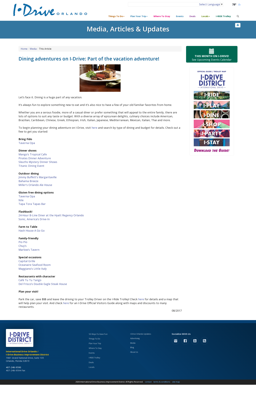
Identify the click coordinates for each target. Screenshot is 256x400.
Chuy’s (23, 246)
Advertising (135, 338)
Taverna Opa (27, 143)
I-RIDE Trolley (223, 16)
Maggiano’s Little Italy (33, 268)
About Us (134, 352)
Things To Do (94, 338)
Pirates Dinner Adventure (35, 158)
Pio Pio (23, 242)
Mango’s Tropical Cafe (33, 154)
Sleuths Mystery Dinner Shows (38, 162)
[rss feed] (204, 340)
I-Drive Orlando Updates (140, 334)
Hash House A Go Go (32, 230)
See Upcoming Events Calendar (212, 57)
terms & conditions (161, 381)
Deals (192, 16)
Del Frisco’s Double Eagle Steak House (43, 284)
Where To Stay (161, 16)
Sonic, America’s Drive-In (34, 219)
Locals (91, 367)
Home (24, 48)
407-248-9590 (13, 367)
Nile (21, 200)
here (94, 127)
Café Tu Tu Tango (30, 280)
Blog (132, 347)
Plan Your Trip (95, 343)
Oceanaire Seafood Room (35, 265)
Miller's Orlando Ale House (35, 185)
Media (33, 48)
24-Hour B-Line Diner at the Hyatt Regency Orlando (51, 215)
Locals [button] (204, 16)
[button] (237, 25)
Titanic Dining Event (31, 166)
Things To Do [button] (115, 16)
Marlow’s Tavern (29, 249)
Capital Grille (27, 261)
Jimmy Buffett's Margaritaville (38, 177)
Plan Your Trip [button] (138, 16)
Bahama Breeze (28, 181)
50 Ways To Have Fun (98, 334)
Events (180, 16)
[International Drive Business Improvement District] (20, 338)
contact (148, 381)
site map (176, 381)
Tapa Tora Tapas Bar (32, 204)
